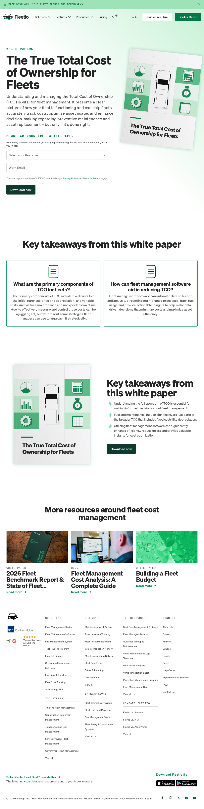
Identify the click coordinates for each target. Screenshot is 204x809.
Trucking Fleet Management (60, 707)
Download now (121, 449)
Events (166, 655)
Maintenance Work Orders (98, 627)
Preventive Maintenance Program (140, 679)
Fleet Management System (59, 627)
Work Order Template (134, 665)
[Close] (199, 4)
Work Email (17, 167)
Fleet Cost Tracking (55, 682)
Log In (148, 798)
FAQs (166, 684)
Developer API (92, 677)
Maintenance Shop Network (99, 655)
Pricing (102, 17)
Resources (82, 17)
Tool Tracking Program (57, 648)
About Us (168, 627)
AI (113, 17)
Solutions (41, 17)
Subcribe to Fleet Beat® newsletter (33, 777)
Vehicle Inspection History (99, 648)
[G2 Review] (14, 641)
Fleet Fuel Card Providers (98, 710)
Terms (97, 798)
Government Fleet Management (61, 750)
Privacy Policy (70, 178)
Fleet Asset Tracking (56, 675)
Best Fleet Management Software (140, 627)
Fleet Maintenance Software (60, 634)
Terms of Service (91, 178)
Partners (167, 641)
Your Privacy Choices (131, 798)
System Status (110, 798)
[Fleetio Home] (16, 17)
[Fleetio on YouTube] (194, 798)
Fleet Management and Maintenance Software (57, 798)
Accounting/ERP (54, 689)
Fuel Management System (58, 641)
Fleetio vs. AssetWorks (135, 726)
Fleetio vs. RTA (131, 719)
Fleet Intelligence (54, 655)
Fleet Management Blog (135, 687)
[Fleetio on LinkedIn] (186, 798)
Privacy (88, 798)
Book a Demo (187, 17)
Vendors (167, 648)
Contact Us (169, 691)
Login (133, 17)
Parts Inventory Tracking (97, 634)
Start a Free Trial (157, 17)
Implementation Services (176, 677)
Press (166, 663)
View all (51, 757)
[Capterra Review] (8, 641)
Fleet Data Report (94, 663)
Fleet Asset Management (98, 641)
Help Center (169, 670)
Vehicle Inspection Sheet (136, 672)
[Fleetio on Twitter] (178, 798)
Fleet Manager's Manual (135, 634)
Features (61, 17)
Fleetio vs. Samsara (133, 712)
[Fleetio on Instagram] (170, 798)
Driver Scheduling (94, 670)
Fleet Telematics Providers (98, 702)
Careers (167, 634)
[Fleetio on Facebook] (162, 798)
